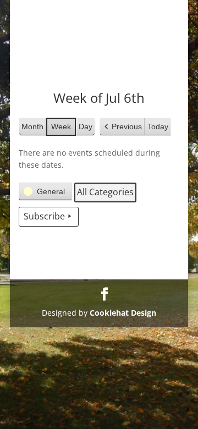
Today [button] (157, 126)
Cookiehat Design (123, 312)
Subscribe (44, 216)
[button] (122, 127)
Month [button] (32, 126)
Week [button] (61, 126)
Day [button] (85, 126)
